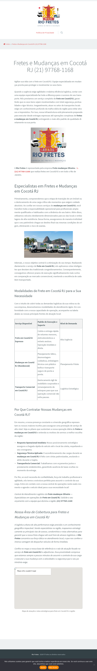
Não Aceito (53, 667)
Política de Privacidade (45, 32)
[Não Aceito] (94, 665)
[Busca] (59, 30)
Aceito (43, 667)
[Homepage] (48, 16)
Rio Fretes (35, 654)
